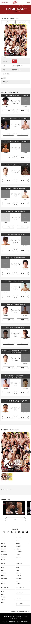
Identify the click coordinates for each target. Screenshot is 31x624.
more (22, 111)
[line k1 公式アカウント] (19, 532)
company (13, 618)
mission (18, 618)
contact (19, 616)
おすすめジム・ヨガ (15, 611)
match (3, 543)
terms (14, 616)
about (18, 554)
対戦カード (8, 21)
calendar (4, 554)
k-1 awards (20, 592)
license (3, 559)
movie (8, 111)
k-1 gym (18, 598)
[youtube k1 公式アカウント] (23, 532)
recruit (25, 616)
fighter (3, 546)
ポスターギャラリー (22, 21)
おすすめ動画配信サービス (24, 611)
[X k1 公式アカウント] (4, 532)
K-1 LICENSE (19, 603)
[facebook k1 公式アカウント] (11, 532)
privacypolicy (8, 616)
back (15, 519)
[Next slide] (29, 451)
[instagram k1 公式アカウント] (7, 532)
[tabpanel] (14, 508)
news (2, 567)
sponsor (3, 551)
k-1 (20, 587)
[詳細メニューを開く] (28, 2)
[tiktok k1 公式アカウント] (15, 532)
